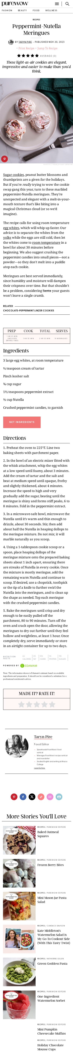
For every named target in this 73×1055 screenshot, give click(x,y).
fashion (7, 11)
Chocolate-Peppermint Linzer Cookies (28, 311)
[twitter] (32, 796)
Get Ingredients (22, 422)
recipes (36, 20)
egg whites (11, 228)
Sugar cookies (13, 174)
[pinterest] (4, 159)
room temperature (46, 242)
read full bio (39, 768)
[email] (50, 796)
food (36, 11)
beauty (22, 11)
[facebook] (23, 796)
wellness (51, 11)
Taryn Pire (25, 42)
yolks (7, 237)
